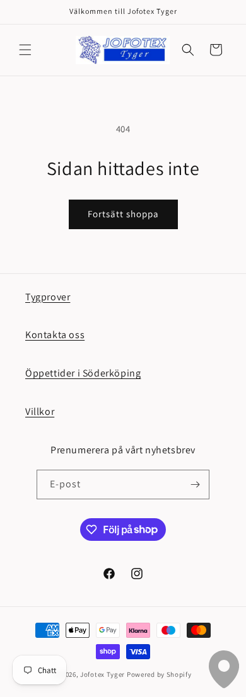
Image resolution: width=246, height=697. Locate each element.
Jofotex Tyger (102, 674)
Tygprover (47, 296)
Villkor (39, 411)
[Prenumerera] (195, 484)
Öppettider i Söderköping (83, 373)
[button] (25, 50)
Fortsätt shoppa (123, 214)
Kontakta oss (55, 334)
